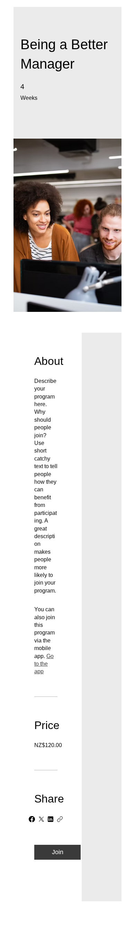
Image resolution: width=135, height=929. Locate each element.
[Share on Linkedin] (50, 819)
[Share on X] (41, 819)
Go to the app (44, 664)
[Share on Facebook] (32, 819)
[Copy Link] (60, 819)
